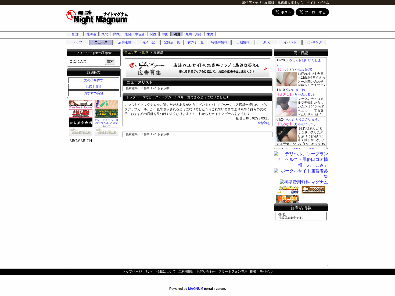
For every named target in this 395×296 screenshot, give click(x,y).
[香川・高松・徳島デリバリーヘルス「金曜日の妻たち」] (80, 131)
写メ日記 (148, 42)
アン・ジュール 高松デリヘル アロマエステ (106, 122)
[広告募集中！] (197, 75)
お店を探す (94, 87)
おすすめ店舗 (93, 93)
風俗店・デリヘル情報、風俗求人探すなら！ (274, 3)
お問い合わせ (206, 271)
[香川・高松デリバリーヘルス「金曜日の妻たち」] (106, 131)
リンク (149, 271)
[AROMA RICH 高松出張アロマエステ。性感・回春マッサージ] (80, 140)
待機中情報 (219, 42)
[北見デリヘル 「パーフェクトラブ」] (80, 104)
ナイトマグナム (318, 3)
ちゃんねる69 (301, 69)
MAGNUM (195, 289)
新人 (266, 42)
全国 (74, 34)
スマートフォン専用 (232, 271)
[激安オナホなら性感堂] (106, 104)
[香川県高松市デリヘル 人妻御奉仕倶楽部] (106, 113)
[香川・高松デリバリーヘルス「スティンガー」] (80, 122)
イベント (290, 42)
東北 (105, 34)
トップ (77, 42)
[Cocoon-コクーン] (312, 189)
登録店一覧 (172, 42)
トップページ (132, 271)
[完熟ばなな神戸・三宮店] (287, 189)
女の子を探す (93, 80)
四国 (177, 34)
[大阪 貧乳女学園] (287, 198)
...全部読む (263, 123)
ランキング (314, 42)
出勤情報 (242, 42)
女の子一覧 (196, 42)
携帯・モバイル (261, 271)
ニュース (101, 42)
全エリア (130, 52)
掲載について (166, 271)
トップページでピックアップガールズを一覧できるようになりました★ (177, 97)
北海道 (91, 34)
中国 (165, 34)
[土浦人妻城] (80, 113)
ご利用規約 (186, 271)
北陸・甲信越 (135, 34)
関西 (153, 34)
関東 (116, 34)
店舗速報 (124, 42)
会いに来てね (295, 90)
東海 (210, 34)
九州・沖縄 (193, 34)
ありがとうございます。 (303, 119)
